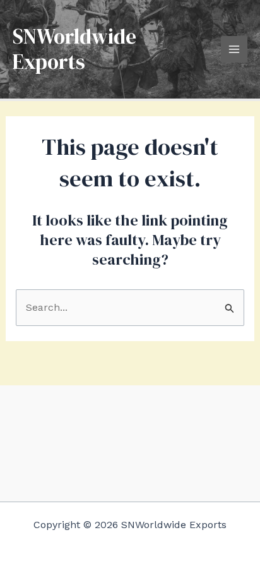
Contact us (130, 457)
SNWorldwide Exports (74, 49)
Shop (130, 436)
